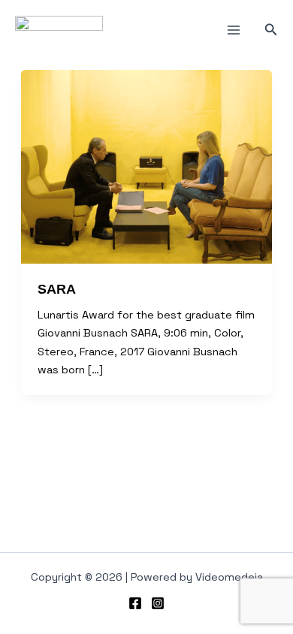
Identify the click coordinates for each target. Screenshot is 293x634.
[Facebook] (135, 603)
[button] (271, 30)
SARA (57, 289)
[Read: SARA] (146, 167)
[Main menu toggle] (233, 30)
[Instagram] (158, 603)
